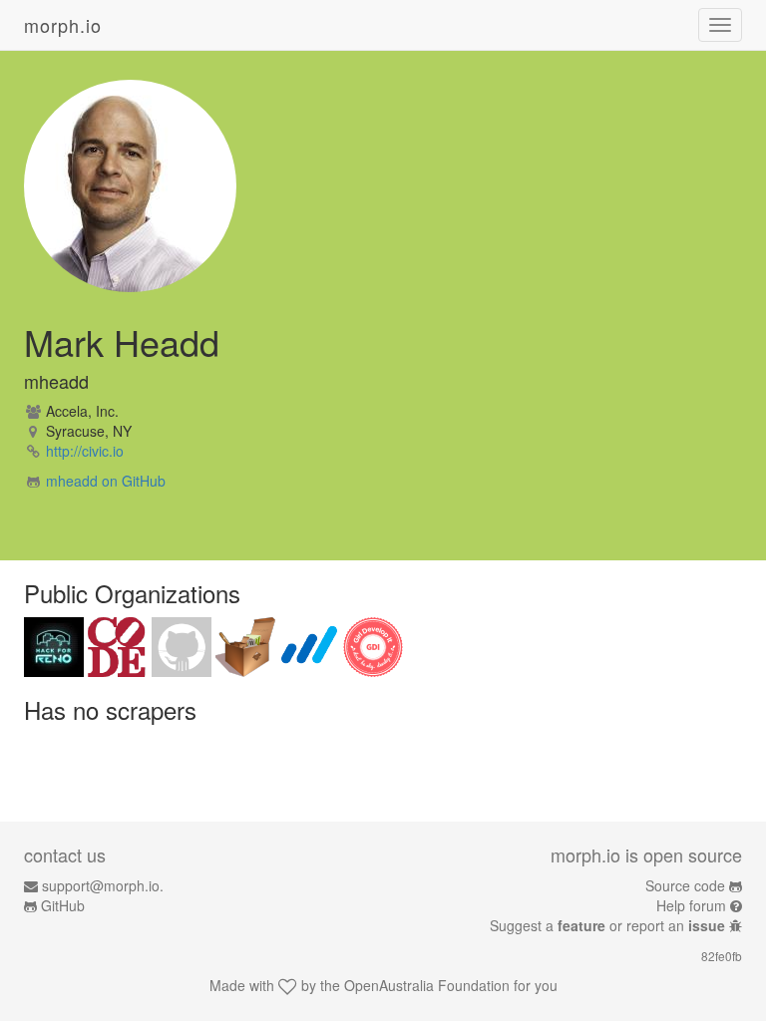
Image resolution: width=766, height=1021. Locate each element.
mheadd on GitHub (106, 481)
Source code (685, 885)
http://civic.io (85, 451)
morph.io (63, 25)
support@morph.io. (103, 885)
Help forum (691, 905)
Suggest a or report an (607, 925)
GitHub (63, 905)
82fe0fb (721, 955)
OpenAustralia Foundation (427, 985)
